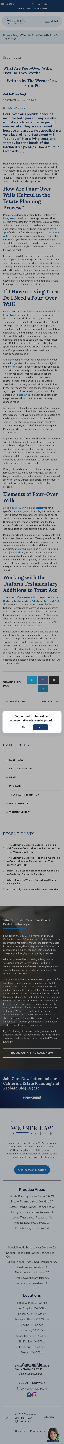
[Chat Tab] (32, 722)
